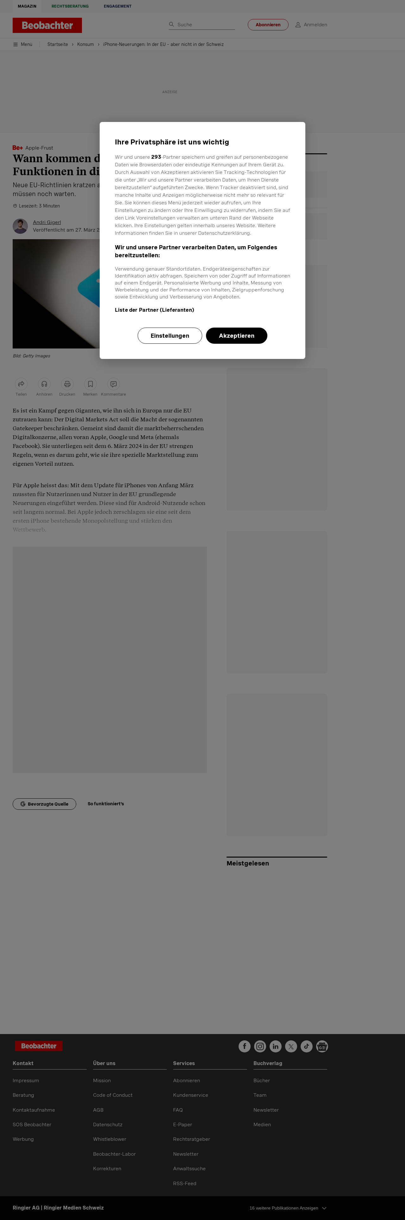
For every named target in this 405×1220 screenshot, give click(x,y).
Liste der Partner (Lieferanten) (154, 310)
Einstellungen (170, 335)
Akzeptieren (236, 335)
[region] (202, 240)
